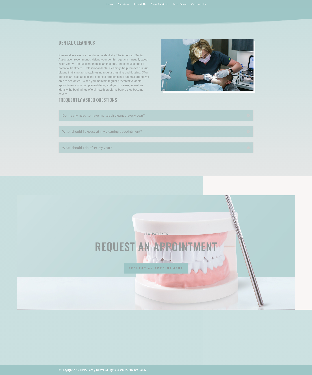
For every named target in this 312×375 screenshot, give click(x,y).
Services (123, 4)
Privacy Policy (137, 370)
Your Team (180, 4)
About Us (140, 4)
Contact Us (198, 4)
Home (110, 4)
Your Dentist (159, 4)
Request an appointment (156, 268)
